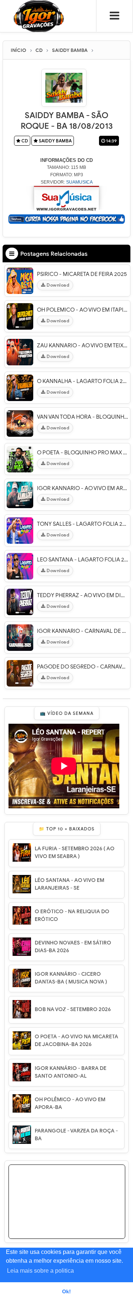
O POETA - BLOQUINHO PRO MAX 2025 (82, 452)
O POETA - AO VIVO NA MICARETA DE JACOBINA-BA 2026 (76, 1040)
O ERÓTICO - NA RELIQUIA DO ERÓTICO (72, 915)
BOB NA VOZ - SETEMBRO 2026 (73, 1009)
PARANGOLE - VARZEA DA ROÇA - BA (76, 1135)
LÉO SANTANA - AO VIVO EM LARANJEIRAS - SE (69, 884)
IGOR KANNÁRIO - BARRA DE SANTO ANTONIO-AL (70, 1072)
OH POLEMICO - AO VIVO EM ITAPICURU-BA (82, 309)
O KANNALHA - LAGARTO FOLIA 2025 (82, 381)
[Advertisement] (66, 1211)
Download (57, 285)
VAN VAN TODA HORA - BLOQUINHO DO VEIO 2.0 (82, 417)
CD (24, 140)
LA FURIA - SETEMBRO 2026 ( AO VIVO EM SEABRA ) (75, 852)
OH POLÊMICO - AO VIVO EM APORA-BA (70, 1103)
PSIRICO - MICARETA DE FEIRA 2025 (82, 274)
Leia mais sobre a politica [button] (40, 1271)
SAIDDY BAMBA (55, 140)
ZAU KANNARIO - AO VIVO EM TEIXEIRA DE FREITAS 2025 (82, 345)
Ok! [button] (66, 1291)
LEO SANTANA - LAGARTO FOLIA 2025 (82, 559)
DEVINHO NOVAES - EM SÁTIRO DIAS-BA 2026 (73, 947)
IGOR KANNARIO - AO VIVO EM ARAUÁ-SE (82, 488)
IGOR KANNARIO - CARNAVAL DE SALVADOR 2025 (82, 631)
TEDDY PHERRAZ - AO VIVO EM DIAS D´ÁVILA (82, 595)
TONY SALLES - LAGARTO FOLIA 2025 (82, 524)
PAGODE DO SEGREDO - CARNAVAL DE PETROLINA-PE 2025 (82, 666)
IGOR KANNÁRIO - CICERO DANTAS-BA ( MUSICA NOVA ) (71, 978)
